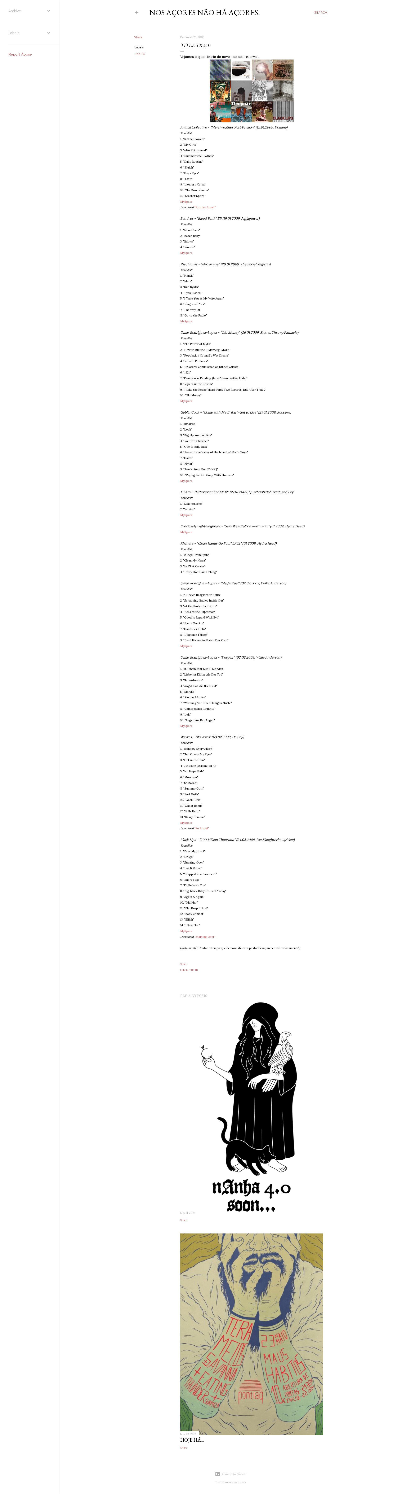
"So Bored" (202, 828)
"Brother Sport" (205, 207)
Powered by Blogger (234, 1474)
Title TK (139, 54)
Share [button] (138, 37)
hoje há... (192, 1440)
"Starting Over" (205, 937)
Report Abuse (20, 54)
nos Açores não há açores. (204, 12)
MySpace (186, 202)
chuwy (242, 1482)
